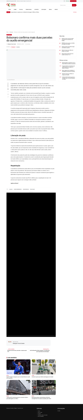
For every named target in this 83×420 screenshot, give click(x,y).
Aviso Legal (40, 412)
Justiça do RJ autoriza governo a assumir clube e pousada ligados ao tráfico (17, 398)
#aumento (10, 189)
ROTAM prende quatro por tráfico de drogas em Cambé (68, 44)
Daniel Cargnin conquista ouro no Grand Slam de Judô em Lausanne (68, 63)
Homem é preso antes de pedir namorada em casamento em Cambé (68, 39)
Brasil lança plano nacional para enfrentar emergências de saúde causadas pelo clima (41, 398)
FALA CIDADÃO (41, 416)
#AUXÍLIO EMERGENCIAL (18, 189)
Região (56, 9)
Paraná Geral (29, 9)
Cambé (15, 9)
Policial (21, 9)
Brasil (50, 9)
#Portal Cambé (32, 189)
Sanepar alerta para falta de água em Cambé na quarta (68, 47)
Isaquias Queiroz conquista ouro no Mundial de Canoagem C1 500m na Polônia (25, 12)
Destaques (44, 9)
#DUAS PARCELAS (26, 189)
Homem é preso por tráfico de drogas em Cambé (42, 376)
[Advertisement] (41, 22)
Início (10, 9)
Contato (39, 413)
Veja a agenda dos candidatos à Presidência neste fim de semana (68, 71)
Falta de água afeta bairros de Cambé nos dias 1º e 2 (67, 54)
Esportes (36, 9)
